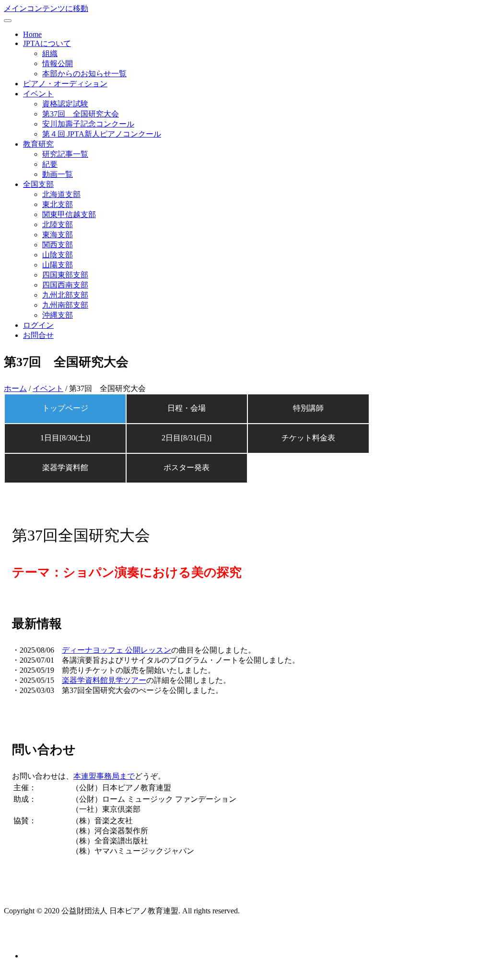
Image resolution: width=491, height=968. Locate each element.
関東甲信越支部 (69, 214)
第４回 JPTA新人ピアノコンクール (101, 134)
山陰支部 (57, 255)
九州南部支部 (65, 305)
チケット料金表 (308, 438)
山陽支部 (57, 265)
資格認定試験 (65, 104)
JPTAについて (47, 43)
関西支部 (57, 245)
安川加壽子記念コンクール (88, 124)
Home (32, 34)
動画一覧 (57, 174)
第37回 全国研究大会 (80, 114)
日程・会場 (186, 408)
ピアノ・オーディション (65, 84)
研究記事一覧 (65, 154)
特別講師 (308, 408)
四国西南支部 (65, 285)
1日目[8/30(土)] (65, 438)
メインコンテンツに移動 (46, 8)
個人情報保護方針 (34, 938)
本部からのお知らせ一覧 (84, 73)
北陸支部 (57, 224)
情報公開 (57, 63)
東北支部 (57, 204)
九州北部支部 (65, 295)
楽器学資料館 (65, 467)
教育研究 (38, 144)
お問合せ (38, 335)
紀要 (50, 164)
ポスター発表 (187, 467)
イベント (38, 94)
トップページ (65, 408)
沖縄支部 (57, 315)
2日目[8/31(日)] (186, 438)
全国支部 (38, 184)
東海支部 (57, 234)
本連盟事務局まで (104, 776)
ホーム (15, 388)
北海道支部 (61, 194)
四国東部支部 (65, 275)
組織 (50, 53)
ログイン (38, 325)
